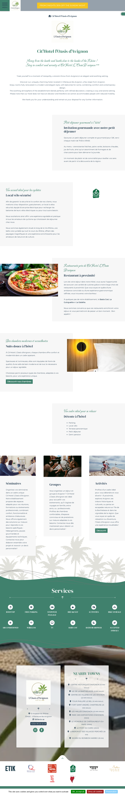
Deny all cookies (95, 792)
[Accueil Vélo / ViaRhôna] (107, 465)
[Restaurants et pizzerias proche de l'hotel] (29, 280)
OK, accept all (78, 792)
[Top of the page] (62, 759)
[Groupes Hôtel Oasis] (62, 466)
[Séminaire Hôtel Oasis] (18, 465)
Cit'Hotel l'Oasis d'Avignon (64, 16)
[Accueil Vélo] (96, 193)
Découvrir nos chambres (19, 381)
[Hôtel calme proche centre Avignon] (96, 355)
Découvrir (101, 530)
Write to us (39, 719)
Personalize (111, 792)
